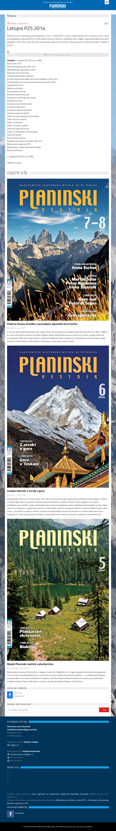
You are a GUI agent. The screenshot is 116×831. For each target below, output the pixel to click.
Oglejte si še (17, 173)
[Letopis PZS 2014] (8, 51)
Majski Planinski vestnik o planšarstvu (30, 664)
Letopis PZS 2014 (25, 60)
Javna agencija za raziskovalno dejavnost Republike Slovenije (60, 793)
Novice (11, 15)
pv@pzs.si (14, 745)
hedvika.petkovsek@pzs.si (21, 754)
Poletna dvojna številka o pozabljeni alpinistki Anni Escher (42, 324)
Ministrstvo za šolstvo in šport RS (70, 800)
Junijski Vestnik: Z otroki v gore (26, 491)
